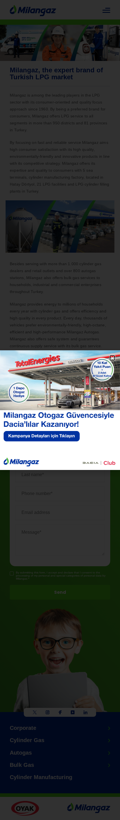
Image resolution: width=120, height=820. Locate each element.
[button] (112, 358)
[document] (60, 410)
